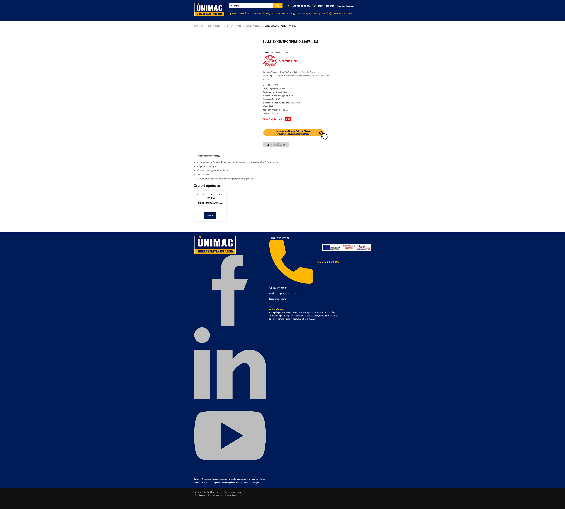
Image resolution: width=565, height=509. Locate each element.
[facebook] (230, 325)
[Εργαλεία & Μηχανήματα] (209, 9)
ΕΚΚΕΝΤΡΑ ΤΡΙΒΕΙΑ (253, 26)
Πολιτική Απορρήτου (215, 495)
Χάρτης (284, 299)
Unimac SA (198, 26)
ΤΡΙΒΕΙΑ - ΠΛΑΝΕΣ (234, 26)
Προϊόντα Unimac (215, 26)
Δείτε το (210, 215)
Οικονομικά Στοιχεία (251, 482)
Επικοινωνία (274, 299)
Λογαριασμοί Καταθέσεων (232, 482)
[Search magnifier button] (277, 5)
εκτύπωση (275, 144)
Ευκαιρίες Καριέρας (345, 6)
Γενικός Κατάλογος (219, 479)
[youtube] (230, 470)
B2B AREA (330, 6)
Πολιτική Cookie (231, 495)
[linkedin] (230, 398)
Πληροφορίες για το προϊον (208, 156)
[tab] (262, 156)
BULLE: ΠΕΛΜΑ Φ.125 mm (210, 203)
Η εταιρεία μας (253, 479)
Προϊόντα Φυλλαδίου (202, 479)
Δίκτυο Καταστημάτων (237, 479)
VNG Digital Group (239, 492)
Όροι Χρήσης (200, 495)
